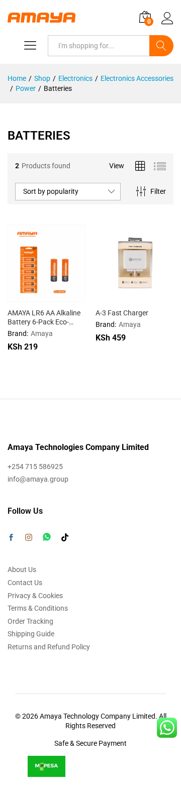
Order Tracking (30, 621)
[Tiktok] (65, 537)
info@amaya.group (38, 479)
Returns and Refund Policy (49, 647)
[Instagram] (29, 537)
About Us (22, 569)
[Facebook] (11, 538)
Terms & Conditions (38, 608)
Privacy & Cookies (35, 596)
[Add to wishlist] (68, 296)
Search (161, 45)
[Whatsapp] (47, 537)
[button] (22, 296)
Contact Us (25, 583)
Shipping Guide (31, 634)
